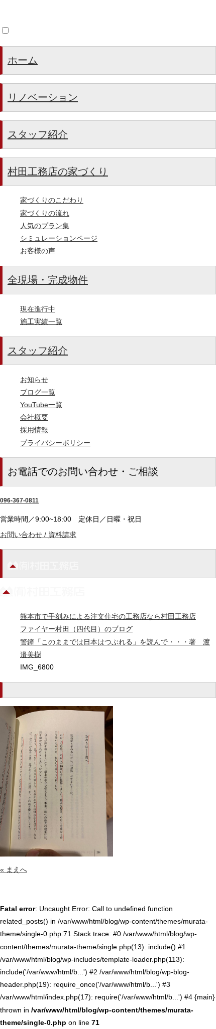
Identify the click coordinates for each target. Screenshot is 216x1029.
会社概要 (34, 417)
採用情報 (34, 430)
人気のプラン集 (44, 226)
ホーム (23, 60)
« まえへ (13, 870)
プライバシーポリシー (55, 443)
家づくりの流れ (44, 213)
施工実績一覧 (41, 321)
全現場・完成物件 (48, 279)
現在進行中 (37, 309)
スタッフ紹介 (38, 134)
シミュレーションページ (58, 238)
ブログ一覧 (37, 392)
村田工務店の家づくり (58, 171)
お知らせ (34, 380)
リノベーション (43, 97)
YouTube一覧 (41, 405)
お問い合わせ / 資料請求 (38, 535)
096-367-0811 (19, 500)
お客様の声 (37, 251)
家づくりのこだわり (51, 200)
